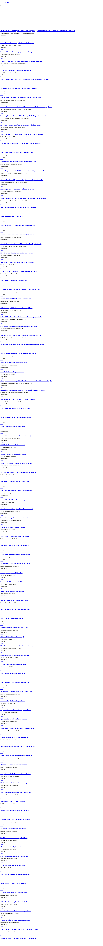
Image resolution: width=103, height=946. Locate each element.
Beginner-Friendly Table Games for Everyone (14, 810)
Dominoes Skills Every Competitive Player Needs (15, 819)
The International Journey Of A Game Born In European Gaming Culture (23, 198)
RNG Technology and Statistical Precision (13, 664)
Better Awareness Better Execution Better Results (15, 417)
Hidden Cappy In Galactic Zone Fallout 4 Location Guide (18, 161)
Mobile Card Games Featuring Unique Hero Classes (16, 691)
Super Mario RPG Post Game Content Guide (14, 362)
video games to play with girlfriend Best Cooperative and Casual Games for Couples (26, 381)
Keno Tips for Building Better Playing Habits (14, 737)
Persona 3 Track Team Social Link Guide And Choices (17, 234)
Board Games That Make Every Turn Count (14, 856)
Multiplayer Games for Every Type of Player (14, 600)
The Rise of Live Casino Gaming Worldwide (13, 838)
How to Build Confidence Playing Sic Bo (12, 673)
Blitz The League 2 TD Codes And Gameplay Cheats (16, 308)
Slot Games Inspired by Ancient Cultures (13, 847)
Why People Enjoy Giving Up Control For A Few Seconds (18, 207)
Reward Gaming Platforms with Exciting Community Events (19, 929)
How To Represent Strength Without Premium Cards (16, 509)
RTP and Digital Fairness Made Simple (12, 637)
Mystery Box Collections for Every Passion (13, 764)
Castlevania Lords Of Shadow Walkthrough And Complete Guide (20, 289)
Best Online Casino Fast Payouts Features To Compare (17, 43)
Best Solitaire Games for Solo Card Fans (12, 801)
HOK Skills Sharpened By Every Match (12, 445)
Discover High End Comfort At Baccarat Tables (15, 563)
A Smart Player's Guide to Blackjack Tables (13, 892)
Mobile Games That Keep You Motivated (13, 883)
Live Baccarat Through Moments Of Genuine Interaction (18, 472)
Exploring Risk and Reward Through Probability (15, 710)
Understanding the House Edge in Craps (12, 701)
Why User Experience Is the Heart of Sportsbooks (15, 911)
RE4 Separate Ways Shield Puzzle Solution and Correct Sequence (20, 143)
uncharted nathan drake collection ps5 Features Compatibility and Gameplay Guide (26, 107)
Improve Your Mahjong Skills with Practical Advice (16, 792)
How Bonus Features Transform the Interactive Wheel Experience (20, 125)
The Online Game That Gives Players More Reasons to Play (18, 938)
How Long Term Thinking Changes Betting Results (16, 490)
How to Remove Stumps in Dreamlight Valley (14, 280)
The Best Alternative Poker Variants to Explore (15, 783)
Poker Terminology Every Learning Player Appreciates (17, 518)
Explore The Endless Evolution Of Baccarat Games (16, 463)
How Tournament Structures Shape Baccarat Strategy (17, 646)
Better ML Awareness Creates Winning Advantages (16, 436)
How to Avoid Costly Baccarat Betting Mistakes (15, 874)
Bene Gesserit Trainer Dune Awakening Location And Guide (18, 326)
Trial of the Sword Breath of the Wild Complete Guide (17, 262)
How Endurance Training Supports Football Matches (16, 253)
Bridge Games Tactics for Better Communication (15, 774)
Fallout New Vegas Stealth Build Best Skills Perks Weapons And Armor (22, 344)
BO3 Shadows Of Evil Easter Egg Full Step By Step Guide (18, 353)
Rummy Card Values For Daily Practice (12, 527)
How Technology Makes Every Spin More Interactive (16, 152)
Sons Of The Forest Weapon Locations (12, 372)
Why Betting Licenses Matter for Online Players (15, 481)
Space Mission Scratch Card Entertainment (13, 719)
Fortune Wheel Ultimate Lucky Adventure (13, 582)
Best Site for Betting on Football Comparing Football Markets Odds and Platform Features (37, 31)
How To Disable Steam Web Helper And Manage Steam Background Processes (24, 79)
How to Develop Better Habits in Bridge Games (15, 682)
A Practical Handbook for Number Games (13, 865)
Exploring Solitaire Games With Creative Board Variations (18, 271)
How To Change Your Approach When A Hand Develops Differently (21, 244)
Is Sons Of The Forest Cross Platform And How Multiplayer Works (21, 317)
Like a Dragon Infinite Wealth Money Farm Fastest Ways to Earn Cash (22, 170)
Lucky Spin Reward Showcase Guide (11, 618)
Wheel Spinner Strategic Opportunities (12, 591)
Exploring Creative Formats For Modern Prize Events (17, 189)
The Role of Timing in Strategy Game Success (14, 627)
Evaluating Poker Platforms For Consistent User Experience (18, 88)
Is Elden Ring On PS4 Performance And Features (15, 298)
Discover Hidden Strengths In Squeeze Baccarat (15, 554)
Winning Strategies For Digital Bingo (11, 573)
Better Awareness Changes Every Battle (12, 426)
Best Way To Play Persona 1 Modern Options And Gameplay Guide (21, 335)
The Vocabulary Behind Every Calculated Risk (14, 536)
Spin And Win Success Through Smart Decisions (15, 609)
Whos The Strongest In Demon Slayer (11, 216)
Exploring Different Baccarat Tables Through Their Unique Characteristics (23, 116)
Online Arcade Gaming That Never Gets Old (14, 902)
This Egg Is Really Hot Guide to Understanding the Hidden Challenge (21, 134)
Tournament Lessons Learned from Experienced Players (17, 746)
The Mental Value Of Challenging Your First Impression (17, 225)
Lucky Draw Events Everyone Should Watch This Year (17, 728)
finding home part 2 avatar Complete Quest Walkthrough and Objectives (22, 390)
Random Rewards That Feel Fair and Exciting (14, 655)
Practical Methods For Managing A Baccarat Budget (16, 52)
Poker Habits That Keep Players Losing (12, 500)
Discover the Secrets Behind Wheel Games (13, 828)
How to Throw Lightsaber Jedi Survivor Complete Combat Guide (20, 97)
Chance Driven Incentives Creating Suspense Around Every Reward (21, 61)
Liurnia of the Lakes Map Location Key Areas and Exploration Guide (21, 180)
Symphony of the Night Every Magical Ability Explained (17, 399)
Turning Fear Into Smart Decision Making (13, 454)
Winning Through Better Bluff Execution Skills (14, 545)
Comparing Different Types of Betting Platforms (15, 920)
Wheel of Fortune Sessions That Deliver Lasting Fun (16, 755)
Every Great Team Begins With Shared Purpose (15, 408)
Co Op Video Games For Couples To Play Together (16, 70)
